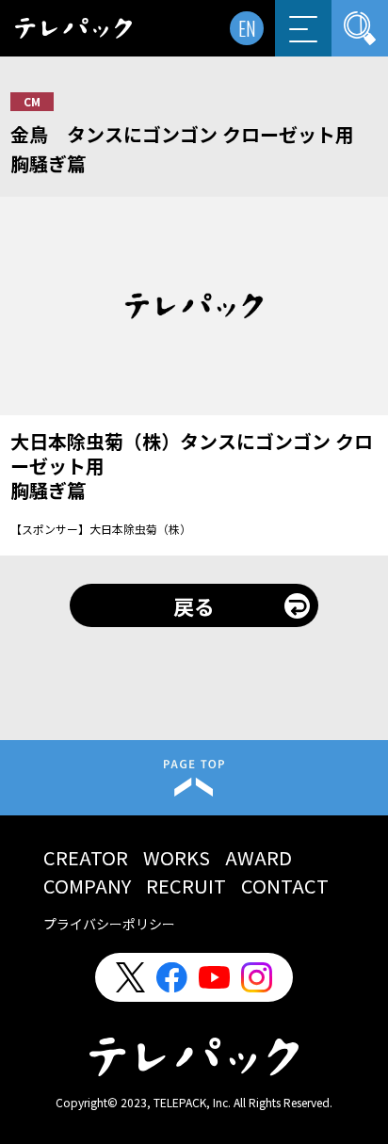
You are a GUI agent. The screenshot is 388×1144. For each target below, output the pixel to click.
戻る (194, 605)
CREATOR (85, 857)
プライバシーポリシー (109, 923)
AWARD (258, 857)
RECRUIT (186, 885)
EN (247, 28)
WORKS (176, 857)
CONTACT (285, 885)
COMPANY (87, 885)
